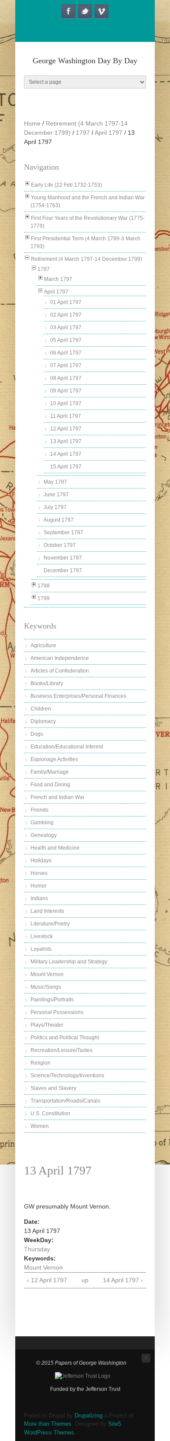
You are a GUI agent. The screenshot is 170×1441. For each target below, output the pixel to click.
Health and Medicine (55, 848)
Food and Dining (50, 785)
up (84, 1280)
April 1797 (108, 132)
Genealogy (44, 835)
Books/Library (47, 683)
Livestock (42, 936)
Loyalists (41, 949)
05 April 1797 (66, 340)
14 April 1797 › (123, 1280)
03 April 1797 (66, 327)
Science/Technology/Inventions (67, 1075)
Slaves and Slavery (53, 1088)
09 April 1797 (66, 391)
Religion (41, 1063)
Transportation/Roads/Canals (65, 1101)
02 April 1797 (66, 315)
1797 (83, 132)
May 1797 (55, 482)
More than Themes (47, 1424)
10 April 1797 (66, 403)
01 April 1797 (66, 302)
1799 (43, 598)
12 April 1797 (66, 429)
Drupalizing (88, 1415)
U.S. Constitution (50, 1113)
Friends (39, 810)
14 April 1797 (66, 454)
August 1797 (59, 520)
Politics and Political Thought (65, 1038)
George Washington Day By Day (85, 60)
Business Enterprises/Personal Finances (78, 696)
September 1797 (63, 532)
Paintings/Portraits (52, 1000)
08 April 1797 (66, 378)
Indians (39, 898)
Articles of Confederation (60, 671)
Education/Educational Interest (67, 747)
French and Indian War (58, 797)
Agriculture (43, 645)
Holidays (41, 860)
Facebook (68, 11)
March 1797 (58, 279)
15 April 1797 (66, 467)
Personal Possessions (57, 1012)
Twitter (85, 11)
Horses (39, 873)
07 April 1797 (66, 365)
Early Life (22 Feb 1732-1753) (66, 185)
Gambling (42, 823)
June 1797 (56, 495)
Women (40, 1126)
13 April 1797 (66, 441)
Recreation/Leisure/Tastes (61, 1050)
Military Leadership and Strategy (69, 962)
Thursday (37, 1249)
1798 (43, 586)
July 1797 (55, 507)
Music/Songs (46, 987)
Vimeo (102, 11)
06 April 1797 (66, 353)
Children (41, 709)
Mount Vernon (47, 974)
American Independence (60, 658)
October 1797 (60, 545)
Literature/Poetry (50, 924)
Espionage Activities (54, 759)
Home (32, 123)
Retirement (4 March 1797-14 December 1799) (86, 259)
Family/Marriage (50, 772)
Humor (39, 886)
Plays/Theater (47, 1025)
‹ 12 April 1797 (47, 1280)
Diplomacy (43, 721)
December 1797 (63, 570)
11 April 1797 (65, 416)
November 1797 (63, 558)
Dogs (37, 734)
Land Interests (47, 911)
